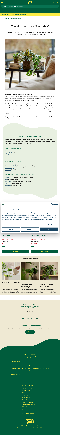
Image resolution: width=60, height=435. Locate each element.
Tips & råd (7, 18)
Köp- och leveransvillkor (28, 388)
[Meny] (2, 2)
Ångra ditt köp (26, 390)
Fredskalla (8, 185)
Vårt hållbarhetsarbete (28, 402)
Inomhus (12, 18)
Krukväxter (17, 18)
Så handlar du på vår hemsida (30, 407)
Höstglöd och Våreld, (11, 166)
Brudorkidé (8, 183)
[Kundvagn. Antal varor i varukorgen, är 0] (57, 2)
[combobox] (31, 6)
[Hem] (30, 2)
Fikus (6, 179)
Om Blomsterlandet (27, 385)
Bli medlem (30, 331)
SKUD (23, 409)
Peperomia (8, 157)
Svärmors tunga (9, 168)
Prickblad (7, 155)
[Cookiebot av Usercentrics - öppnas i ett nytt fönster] (52, 204)
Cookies (19, 427)
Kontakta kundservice (16, 361)
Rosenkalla (8, 181)
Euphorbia (8, 164)
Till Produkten (20, 252)
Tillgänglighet (40, 427)
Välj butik (3, 246)
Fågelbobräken (9, 153)
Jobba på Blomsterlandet (29, 404)
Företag (24, 392)
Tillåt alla (49, 229)
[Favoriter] (6, 2)
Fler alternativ (52, 224)
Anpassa (29, 229)
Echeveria (8, 170)
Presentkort (25, 395)
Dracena (7, 151)
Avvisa (11, 229)
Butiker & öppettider (15, 374)
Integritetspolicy (25, 427)
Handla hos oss (26, 399)
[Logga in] (53, 2)
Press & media (26, 397)
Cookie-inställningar (29, 413)
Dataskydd (33, 427)
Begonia (7, 177)
